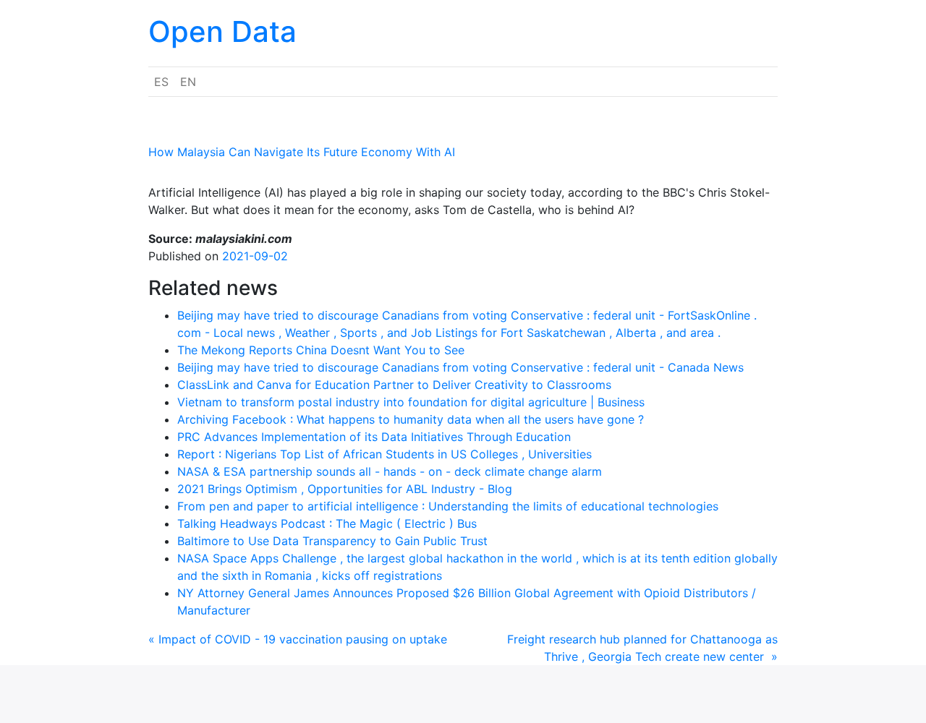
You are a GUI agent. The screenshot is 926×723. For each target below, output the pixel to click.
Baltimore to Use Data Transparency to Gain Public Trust (332, 541)
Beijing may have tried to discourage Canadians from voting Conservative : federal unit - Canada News (460, 367)
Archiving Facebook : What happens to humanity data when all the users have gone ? (410, 419)
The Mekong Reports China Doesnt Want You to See (320, 350)
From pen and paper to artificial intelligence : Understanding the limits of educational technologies (447, 506)
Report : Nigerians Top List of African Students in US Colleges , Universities (384, 454)
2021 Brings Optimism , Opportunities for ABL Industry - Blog (344, 489)
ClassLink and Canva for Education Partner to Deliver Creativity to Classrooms (394, 384)
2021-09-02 (255, 256)
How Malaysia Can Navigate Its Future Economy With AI (301, 152)
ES (161, 81)
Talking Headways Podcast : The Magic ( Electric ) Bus (327, 523)
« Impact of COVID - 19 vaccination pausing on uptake (297, 639)
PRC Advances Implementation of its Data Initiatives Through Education (374, 436)
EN (188, 81)
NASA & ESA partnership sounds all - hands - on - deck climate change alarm (389, 471)
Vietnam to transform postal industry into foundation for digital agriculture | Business (411, 402)
